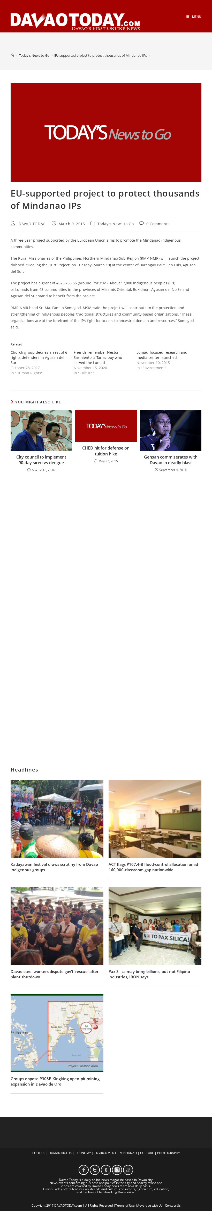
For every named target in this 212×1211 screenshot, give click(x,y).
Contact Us (173, 1205)
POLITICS (38, 1153)
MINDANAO (128, 1153)
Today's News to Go (115, 223)
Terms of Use (125, 1205)
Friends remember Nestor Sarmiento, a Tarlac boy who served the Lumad (98, 357)
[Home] (12, 55)
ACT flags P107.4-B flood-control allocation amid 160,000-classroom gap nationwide (153, 867)
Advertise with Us (149, 1205)
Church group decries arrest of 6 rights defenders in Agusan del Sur (39, 357)
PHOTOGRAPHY (168, 1153)
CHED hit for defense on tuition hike (106, 450)
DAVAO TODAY (32, 223)
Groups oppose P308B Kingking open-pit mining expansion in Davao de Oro (55, 1081)
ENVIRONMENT (105, 1153)
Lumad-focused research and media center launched (162, 355)
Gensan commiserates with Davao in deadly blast (171, 459)
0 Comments (158, 223)
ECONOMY (83, 1153)
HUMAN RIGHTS (60, 1153)
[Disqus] (106, 543)
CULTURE (147, 1153)
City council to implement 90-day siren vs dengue (41, 459)
